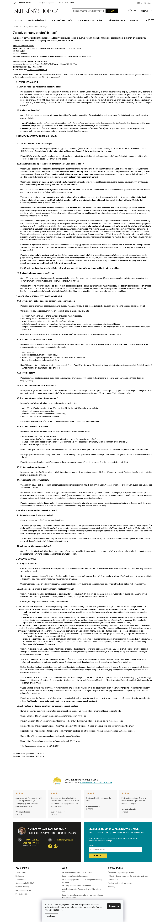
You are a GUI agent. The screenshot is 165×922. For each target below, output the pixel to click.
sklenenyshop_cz (56, 846)
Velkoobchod (21, 880)
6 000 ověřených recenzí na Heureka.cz (96, 783)
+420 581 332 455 (31, 840)
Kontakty (111, 887)
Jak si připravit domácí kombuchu (75, 876)
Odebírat (97, 855)
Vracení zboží (21, 872)
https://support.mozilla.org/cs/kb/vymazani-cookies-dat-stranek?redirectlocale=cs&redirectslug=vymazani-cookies (85, 731)
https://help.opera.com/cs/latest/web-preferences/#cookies (53, 736)
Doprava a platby (22, 894)
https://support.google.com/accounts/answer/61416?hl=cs (60, 716)
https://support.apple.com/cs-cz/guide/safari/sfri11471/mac (53, 741)
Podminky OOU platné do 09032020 (28, 756)
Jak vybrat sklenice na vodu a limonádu (77, 872)
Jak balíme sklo (114, 880)
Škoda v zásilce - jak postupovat (120, 883)
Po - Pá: (66, 3)
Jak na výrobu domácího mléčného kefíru (78, 885)
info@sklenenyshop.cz (37, 69)
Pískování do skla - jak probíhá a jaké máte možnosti (128, 876)
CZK (138, 3)
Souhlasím (114, 906)
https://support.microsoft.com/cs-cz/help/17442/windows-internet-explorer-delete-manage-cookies (79, 721)
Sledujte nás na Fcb (50, 846)
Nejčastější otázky (22, 887)
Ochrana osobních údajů (25, 883)
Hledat (111, 11)
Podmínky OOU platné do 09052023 (28, 754)
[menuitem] (18, 20)
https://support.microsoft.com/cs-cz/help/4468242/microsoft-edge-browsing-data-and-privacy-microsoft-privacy (84, 726)
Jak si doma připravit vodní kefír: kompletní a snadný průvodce (82, 881)
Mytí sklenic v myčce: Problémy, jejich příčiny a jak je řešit (81, 890)
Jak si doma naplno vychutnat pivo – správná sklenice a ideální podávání (82, 896)
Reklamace (20, 876)
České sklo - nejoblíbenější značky (121, 872)
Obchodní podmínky (23, 890)
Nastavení (51, 916)
